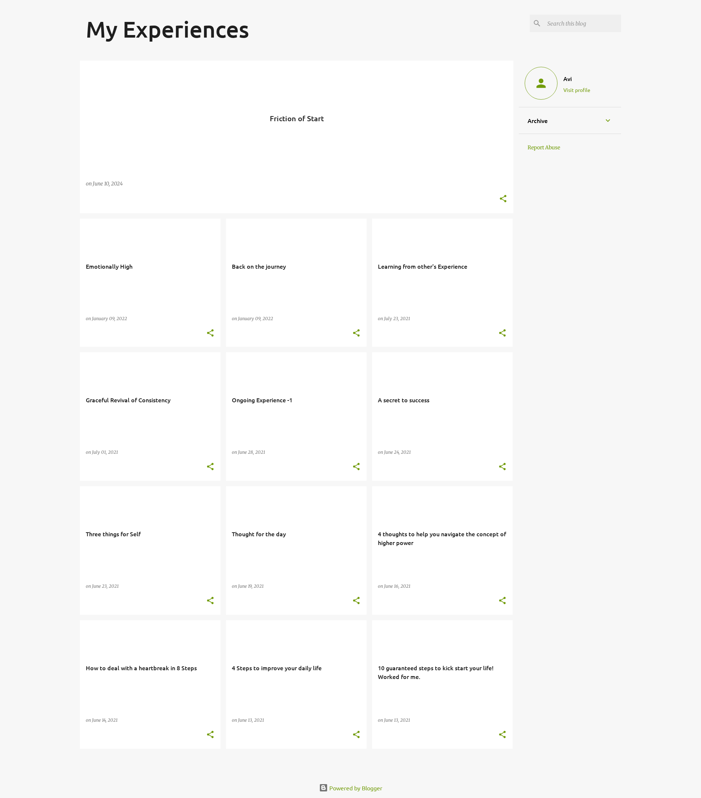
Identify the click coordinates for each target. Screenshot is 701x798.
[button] (503, 199)
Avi (567, 78)
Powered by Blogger (355, 787)
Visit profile (576, 90)
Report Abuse (544, 147)
